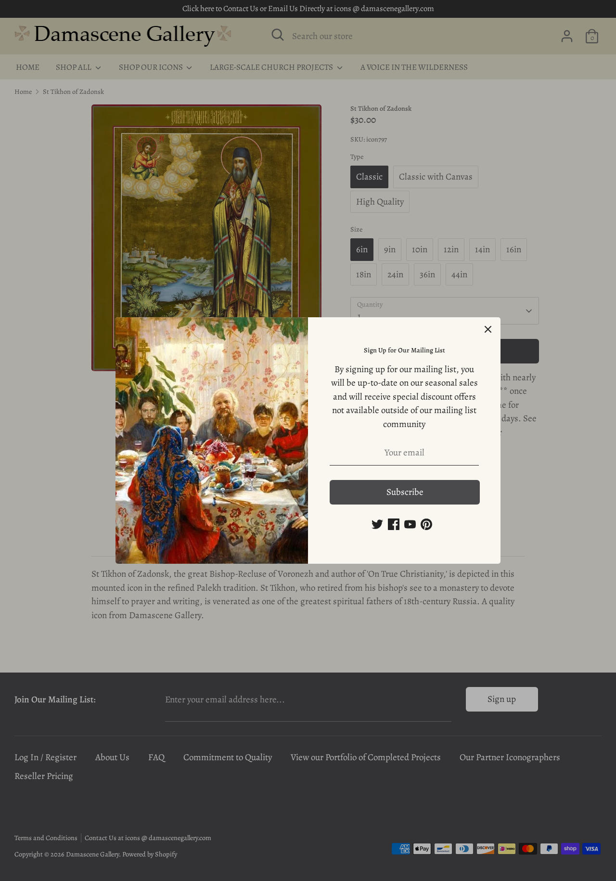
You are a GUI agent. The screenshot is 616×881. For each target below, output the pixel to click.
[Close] (488, 329)
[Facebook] (393, 524)
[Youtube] (410, 524)
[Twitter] (377, 524)
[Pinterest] (426, 524)
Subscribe (405, 492)
